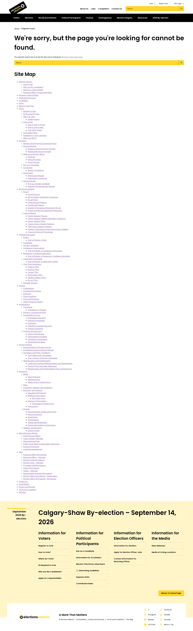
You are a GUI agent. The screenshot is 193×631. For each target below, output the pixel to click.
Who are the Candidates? (33, 87)
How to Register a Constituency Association (45, 251)
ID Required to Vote (47, 565)
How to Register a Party (37, 240)
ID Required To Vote (31, 114)
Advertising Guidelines (89, 570)
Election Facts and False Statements (42, 366)
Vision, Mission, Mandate (33, 439)
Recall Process (34, 195)
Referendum (28, 173)
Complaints (103, 8)
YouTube (151, 624)
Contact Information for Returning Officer (125, 560)
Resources (23, 372)
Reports (26, 409)
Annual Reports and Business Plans (42, 412)
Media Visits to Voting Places (39, 382)
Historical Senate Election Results (41, 186)
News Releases (34, 377)
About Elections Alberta (28, 433)
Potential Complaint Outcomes (40, 326)
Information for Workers (125, 545)
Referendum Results (36, 176)
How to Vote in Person (36, 125)
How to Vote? (44, 552)
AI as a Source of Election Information (42, 358)
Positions (31, 157)
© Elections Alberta (66, 619)
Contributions (28, 288)
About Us (84, 8)
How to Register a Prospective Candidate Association (49, 256)
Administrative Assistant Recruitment (37, 474)
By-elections (33, 417)
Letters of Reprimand (36, 334)
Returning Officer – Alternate (34, 457)
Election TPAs (33, 270)
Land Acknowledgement (32, 449)
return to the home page (73, 57)
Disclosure (32, 323)
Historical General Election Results (41, 149)
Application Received (27, 98)
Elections (22, 141)
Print (151, 3)
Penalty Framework (35, 329)
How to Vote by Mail (35, 127)
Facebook (168, 610)
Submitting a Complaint (37, 310)
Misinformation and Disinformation (36, 361)
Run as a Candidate (31, 165)
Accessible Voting (30, 133)
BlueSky (151, 619)
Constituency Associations (33, 248)
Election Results (29, 146)
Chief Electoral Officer (32, 436)
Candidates (23, 101)
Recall (25, 192)
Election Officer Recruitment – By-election (39, 479)
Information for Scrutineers (88, 557)
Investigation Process (31, 315)
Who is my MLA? (30, 138)
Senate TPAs (33, 272)
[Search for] (155, 8)
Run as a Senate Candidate (39, 184)
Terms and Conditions (27, 490)
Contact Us (117, 8)
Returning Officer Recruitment (35, 455)
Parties (26, 237)
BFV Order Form (38, 398)
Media (25, 374)
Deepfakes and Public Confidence (36, 353)
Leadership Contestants (32, 259)
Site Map (22, 492)
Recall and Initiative (26, 189)
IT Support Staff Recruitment (34, 465)
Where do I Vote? (46, 558)
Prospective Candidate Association (37, 254)
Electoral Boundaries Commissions (42, 425)
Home (17, 28)
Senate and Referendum (37, 423)
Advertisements (34, 380)
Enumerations (33, 420)
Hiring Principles (34, 160)
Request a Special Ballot (28, 95)
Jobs (93, 8)
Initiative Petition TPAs (37, 278)
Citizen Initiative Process (37, 216)
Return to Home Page (171, 593)
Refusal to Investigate (36, 321)
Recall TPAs (33, 280)
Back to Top (168, 624)
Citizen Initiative (29, 213)
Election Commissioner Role (34, 313)
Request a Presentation (37, 401)
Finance (22, 286)
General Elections (35, 414)
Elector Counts (33, 431)
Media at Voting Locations (164, 552)
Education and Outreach (32, 390)
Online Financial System (33, 302)
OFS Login (177, 3)
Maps (25, 385)
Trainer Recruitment (31, 468)
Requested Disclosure (36, 342)
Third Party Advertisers (32, 264)
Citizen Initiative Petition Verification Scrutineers (47, 219)
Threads (167, 619)
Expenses (27, 294)
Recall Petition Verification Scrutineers (43, 197)
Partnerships (33, 406)
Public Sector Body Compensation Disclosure (41, 444)
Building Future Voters (36, 396)
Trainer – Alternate (30, 471)
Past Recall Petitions (36, 205)
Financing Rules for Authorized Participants (45, 211)
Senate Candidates (31, 245)
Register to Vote (29, 111)
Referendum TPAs (35, 275)
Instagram (152, 615)
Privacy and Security (27, 487)
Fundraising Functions (32, 291)
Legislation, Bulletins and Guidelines (37, 388)
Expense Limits (82, 577)
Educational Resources (37, 393)
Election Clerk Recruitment (33, 460)
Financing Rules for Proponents (40, 232)
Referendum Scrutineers (37, 178)
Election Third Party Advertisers (90, 564)
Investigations (24, 304)
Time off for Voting (35, 130)
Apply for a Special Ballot (33, 90)
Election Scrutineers (36, 170)
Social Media (24, 484)
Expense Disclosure (31, 447)
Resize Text (163, 3)
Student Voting (33, 119)
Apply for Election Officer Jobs (128, 552)
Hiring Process (33, 162)
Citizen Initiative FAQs (36, 221)
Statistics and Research (32, 428)
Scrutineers (27, 168)
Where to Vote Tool (26, 106)
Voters (21, 109)
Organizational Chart (31, 441)
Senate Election (29, 181)
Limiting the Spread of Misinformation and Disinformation (50, 364)
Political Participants (27, 235)
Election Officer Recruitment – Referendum (40, 476)
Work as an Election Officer (34, 154)
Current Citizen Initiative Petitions (41, 224)
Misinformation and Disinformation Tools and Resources (50, 369)
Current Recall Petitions (37, 203)
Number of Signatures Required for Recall (44, 208)
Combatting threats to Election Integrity (38, 350)
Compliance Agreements (37, 339)
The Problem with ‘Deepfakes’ (40, 355)
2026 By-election (25, 82)
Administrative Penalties (37, 337)
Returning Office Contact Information (37, 93)
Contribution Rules (84, 583)
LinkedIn (167, 615)
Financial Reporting (31, 299)
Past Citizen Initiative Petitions (40, 227)
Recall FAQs (33, 200)
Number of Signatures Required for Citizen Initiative (48, 229)
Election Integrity (25, 345)
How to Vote (28, 85)
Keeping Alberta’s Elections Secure (37, 347)
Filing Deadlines (29, 296)
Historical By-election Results (39, 152)
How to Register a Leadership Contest (43, 262)
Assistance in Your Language (34, 135)
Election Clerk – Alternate (33, 463)
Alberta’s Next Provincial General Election (40, 144)
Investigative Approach (37, 318)
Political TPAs (33, 267)
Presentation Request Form (43, 404)
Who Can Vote (29, 117)
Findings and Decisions (32, 331)
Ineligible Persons (30, 283)
